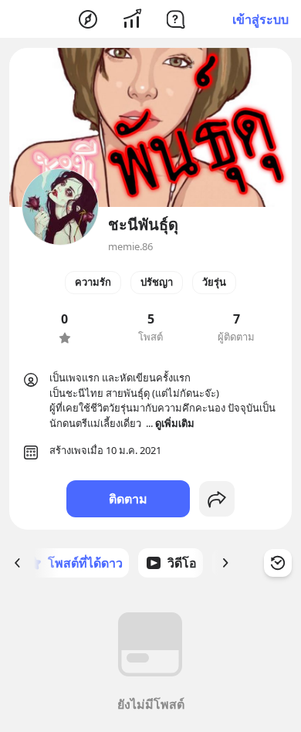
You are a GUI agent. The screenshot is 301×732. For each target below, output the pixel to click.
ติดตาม (128, 498)
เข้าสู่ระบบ (260, 19)
